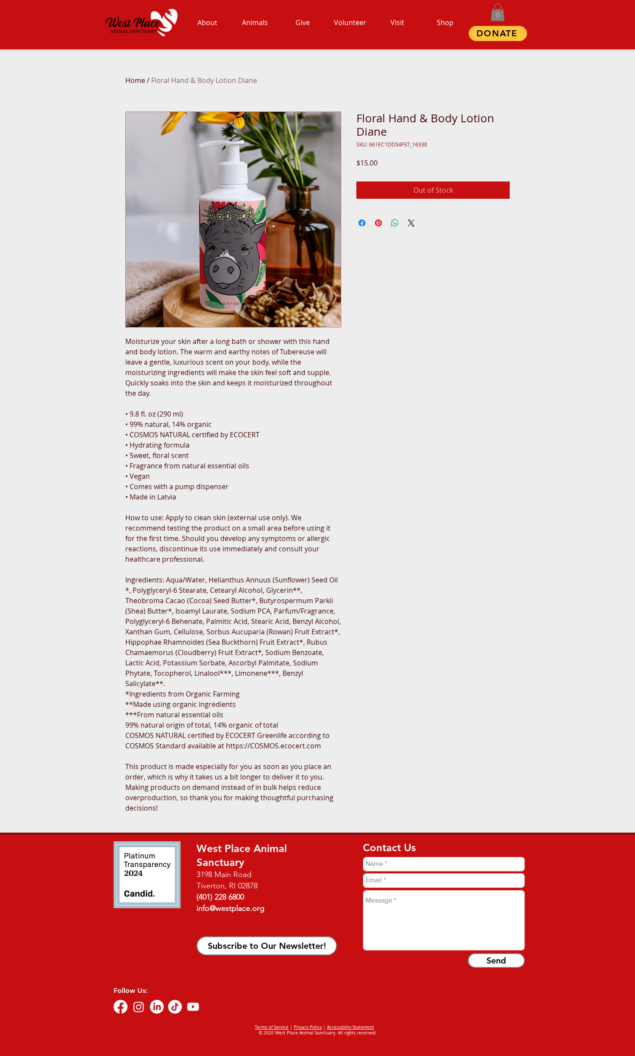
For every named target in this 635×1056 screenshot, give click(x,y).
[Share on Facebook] (362, 223)
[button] (497, 12)
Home (135, 80)
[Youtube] (193, 1007)
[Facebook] (120, 1007)
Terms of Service (272, 1027)
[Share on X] (411, 223)
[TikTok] (175, 1007)
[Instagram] (139, 1007)
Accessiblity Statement (350, 1027)
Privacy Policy (308, 1027)
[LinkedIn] (157, 1007)
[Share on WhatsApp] (395, 223)
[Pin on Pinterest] (378, 223)
